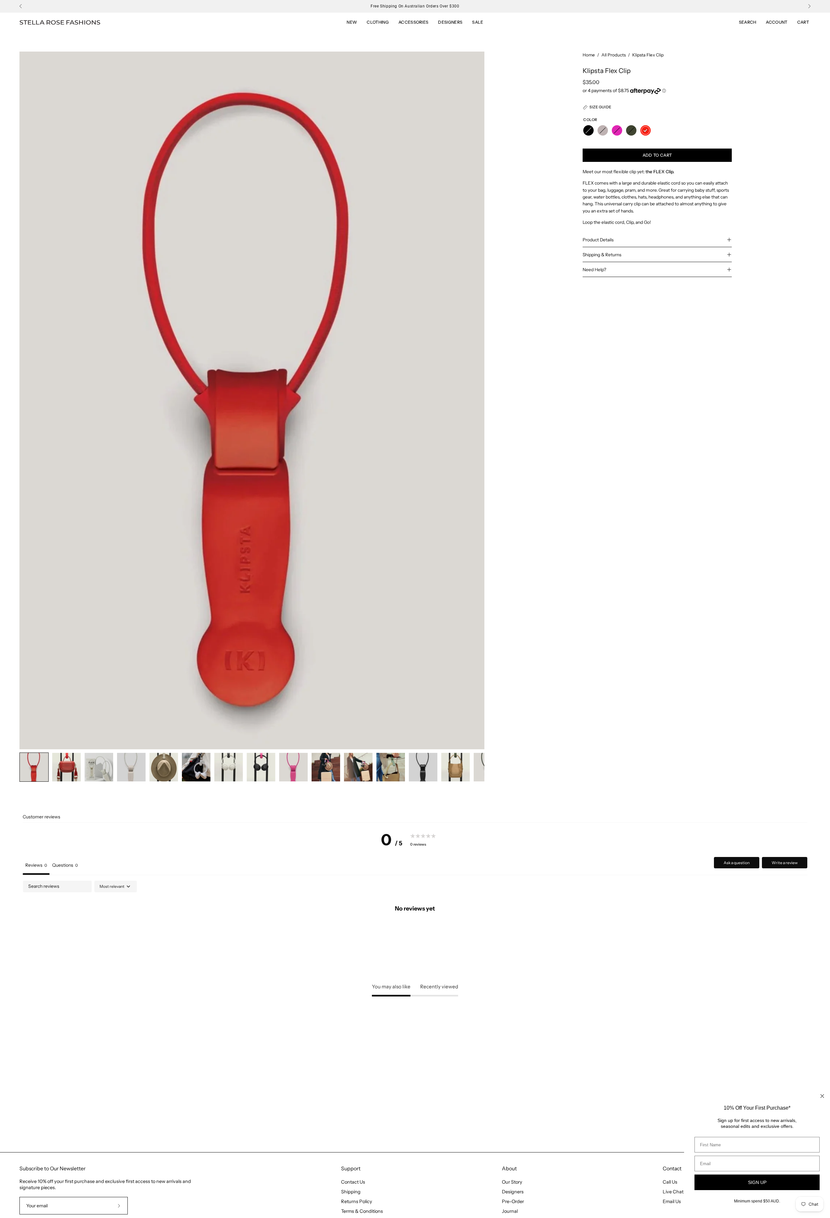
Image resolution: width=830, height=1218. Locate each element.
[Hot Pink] (617, 130)
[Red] (645, 130)
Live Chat (673, 1192)
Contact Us (353, 1182)
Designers (513, 1192)
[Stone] (603, 130)
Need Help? (594, 269)
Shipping (351, 1192)
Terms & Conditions (362, 1211)
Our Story (512, 1182)
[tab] (65, 866)
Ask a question (737, 862)
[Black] (588, 130)
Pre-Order (513, 1201)
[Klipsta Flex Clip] (34, 767)
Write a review (785, 862)
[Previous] (21, 6)
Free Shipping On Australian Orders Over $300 (415, 6)
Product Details (598, 239)
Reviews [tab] (36, 865)
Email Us (672, 1201)
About (509, 1168)
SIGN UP (757, 1182)
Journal (510, 1211)
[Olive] (631, 130)
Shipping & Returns (602, 254)
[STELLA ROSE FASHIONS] (60, 22)
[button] (477, 22)
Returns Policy (356, 1201)
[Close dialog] (822, 1096)
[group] (415, 6)
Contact (672, 1168)
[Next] (809, 6)
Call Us (670, 1182)
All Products (613, 54)
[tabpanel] (415, 930)
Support (351, 1168)
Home (589, 54)
